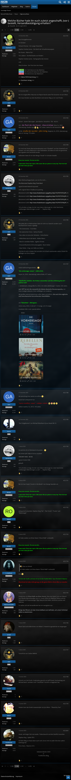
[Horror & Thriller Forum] (4, 2)
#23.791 (65, 480)
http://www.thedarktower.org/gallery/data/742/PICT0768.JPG (48, 202)
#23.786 (65, 220)
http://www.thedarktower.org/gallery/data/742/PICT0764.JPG (48, 196)
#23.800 (65, 730)
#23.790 (65, 446)
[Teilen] (68, 30)
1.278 (29, 30)
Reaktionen (5, 54)
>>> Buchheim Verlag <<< (26, 80)
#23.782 (65, 91)
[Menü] (68, 2)
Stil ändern (67, 775)
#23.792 (65, 507)
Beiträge (4, 56)
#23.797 (65, 650)
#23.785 (65, 176)
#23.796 (65, 623)
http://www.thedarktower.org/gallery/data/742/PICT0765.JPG (48, 199)
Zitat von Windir (27, 566)
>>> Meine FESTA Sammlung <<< (28, 77)
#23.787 (65, 264)
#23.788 (65, 392)
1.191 (22, 30)
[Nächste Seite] (33, 30)
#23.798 (65, 677)
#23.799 (65, 704)
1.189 (12, 30)
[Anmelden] (64, 2)
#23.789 (65, 419)
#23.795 (65, 593)
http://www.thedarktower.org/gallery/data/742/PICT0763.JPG (48, 193)
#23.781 (65, 36)
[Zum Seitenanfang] (68, 777)
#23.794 (65, 561)
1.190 (17, 30)
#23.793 (65, 534)
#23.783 (65, 118)
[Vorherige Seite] (2, 30)
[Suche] (60, 2)
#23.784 (65, 145)
